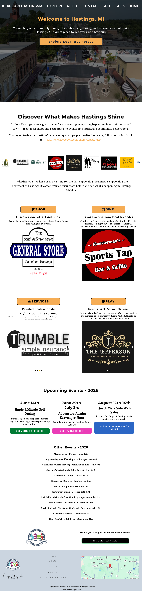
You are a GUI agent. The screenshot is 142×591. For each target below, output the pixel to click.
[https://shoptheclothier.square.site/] (76, 162)
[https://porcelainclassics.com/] (38, 252)
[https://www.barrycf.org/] (23, 162)
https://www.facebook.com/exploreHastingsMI (72, 139)
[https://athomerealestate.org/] (38, 347)
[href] (110, 567)
